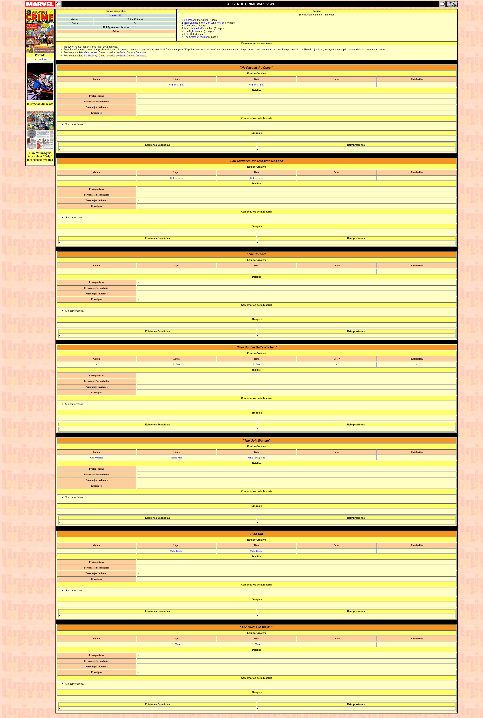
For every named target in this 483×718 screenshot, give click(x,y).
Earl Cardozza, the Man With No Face (205, 22)
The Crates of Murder (196, 36)
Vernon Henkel (176, 84)
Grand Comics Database (132, 52)
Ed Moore (177, 644)
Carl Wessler (96, 457)
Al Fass (176, 364)
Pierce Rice (176, 457)
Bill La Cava (176, 177)
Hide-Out (189, 34)
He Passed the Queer (196, 19)
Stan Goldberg (40, 59)
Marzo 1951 (116, 15)
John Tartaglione (256, 457)
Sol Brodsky (90, 55)
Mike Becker (176, 550)
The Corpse (190, 25)
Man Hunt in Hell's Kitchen (198, 28)
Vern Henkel (90, 52)
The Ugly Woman (193, 31)
